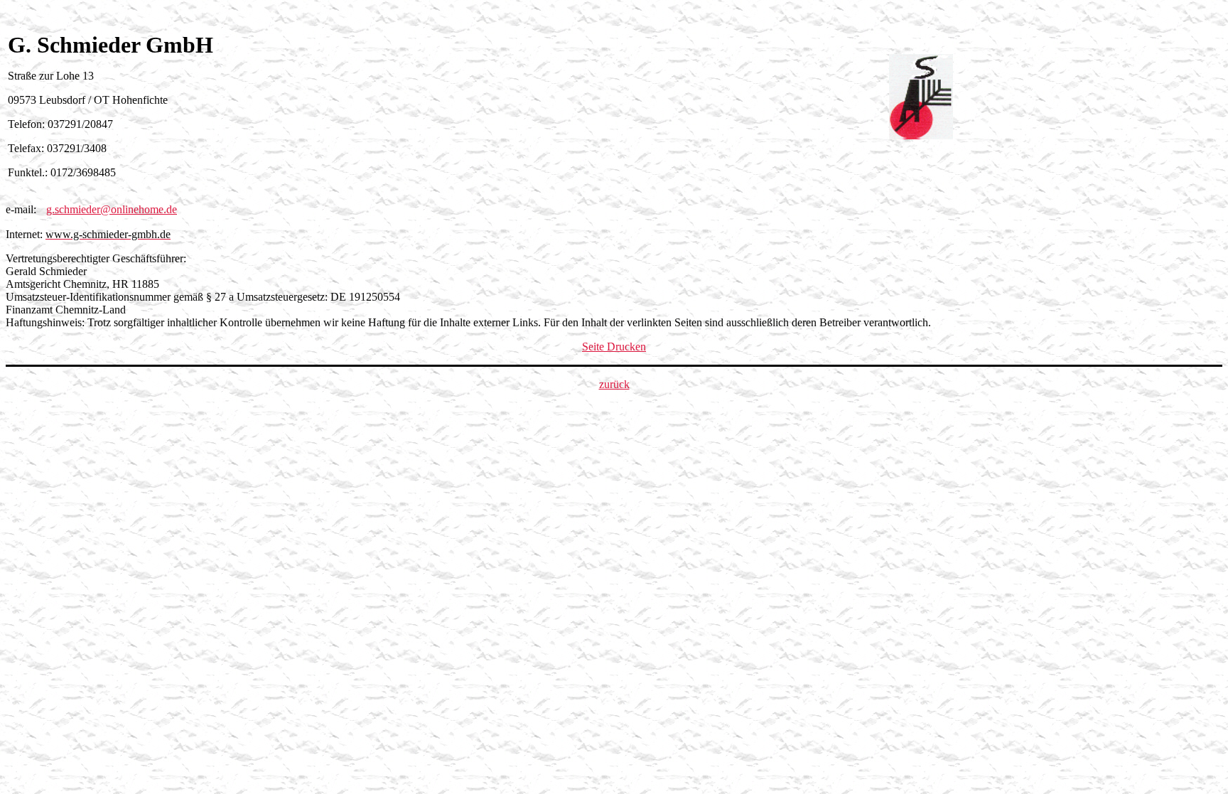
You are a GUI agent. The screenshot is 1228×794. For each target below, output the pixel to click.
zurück (614, 384)
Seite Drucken (614, 346)
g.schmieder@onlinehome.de (111, 209)
